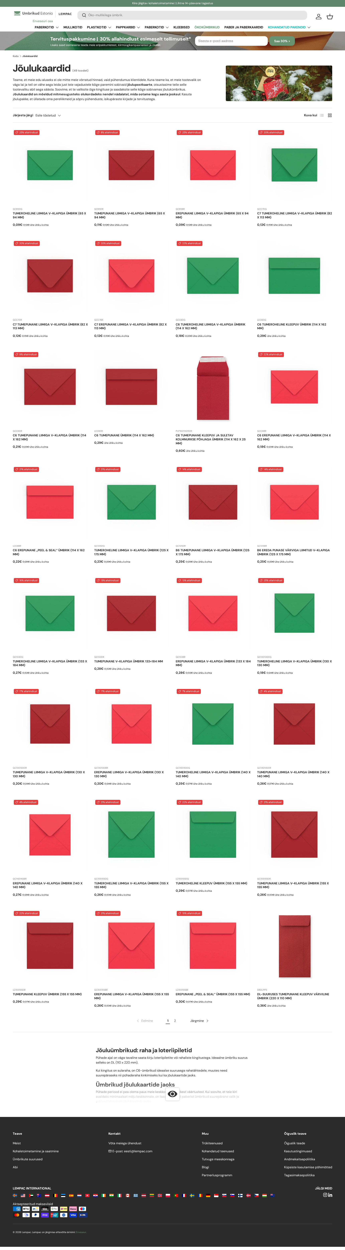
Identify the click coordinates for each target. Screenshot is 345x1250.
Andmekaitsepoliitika (299, 1159)
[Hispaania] (71, 1195)
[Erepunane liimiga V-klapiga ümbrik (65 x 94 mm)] (213, 166)
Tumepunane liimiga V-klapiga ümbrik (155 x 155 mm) (293, 885)
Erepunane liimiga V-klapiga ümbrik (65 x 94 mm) (212, 215)
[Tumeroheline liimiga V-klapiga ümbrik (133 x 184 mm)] (50, 614)
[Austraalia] (39, 1195)
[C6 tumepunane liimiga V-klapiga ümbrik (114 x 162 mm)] (50, 388)
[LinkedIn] (330, 1195)
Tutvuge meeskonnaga (218, 1159)
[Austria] (47, 1195)
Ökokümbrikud (207, 27)
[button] (329, 16)
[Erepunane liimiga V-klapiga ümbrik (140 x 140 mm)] (50, 836)
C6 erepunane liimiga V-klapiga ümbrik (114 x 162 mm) (294, 437)
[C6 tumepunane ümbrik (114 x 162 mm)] (131, 388)
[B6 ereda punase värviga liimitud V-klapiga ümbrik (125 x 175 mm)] (294, 503)
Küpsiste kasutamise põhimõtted (308, 1167)
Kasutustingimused (298, 1151)
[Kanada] (128, 1195)
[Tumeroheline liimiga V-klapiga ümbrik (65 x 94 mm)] (50, 166)
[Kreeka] (136, 1195)
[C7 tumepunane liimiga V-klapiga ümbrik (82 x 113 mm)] (50, 277)
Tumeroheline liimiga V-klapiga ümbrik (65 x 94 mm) (49, 215)
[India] (111, 1195)
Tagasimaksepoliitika (299, 1175)
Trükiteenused (212, 1143)
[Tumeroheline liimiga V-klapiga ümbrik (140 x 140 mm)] (213, 725)
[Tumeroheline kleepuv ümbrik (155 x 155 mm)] (213, 836)
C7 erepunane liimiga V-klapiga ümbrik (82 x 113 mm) (130, 326)
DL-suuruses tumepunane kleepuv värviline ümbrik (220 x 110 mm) (293, 996)
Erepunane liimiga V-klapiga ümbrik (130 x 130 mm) (129, 774)
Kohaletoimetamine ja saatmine (36, 1151)
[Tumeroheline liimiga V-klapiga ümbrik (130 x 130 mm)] (294, 614)
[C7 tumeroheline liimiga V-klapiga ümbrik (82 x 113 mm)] (294, 166)
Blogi (205, 1167)
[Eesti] (63, 1195)
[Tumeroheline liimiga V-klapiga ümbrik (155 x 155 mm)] (131, 836)
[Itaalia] (119, 1195)
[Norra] (160, 1195)
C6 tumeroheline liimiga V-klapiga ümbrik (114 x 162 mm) (210, 326)
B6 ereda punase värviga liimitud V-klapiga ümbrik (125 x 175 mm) (293, 552)
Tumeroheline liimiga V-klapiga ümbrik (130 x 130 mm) (294, 663)
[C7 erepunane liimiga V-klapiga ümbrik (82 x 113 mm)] (131, 277)
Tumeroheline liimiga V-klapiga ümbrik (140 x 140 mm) (213, 774)
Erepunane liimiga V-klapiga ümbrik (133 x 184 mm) (213, 663)
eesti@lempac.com (138, 1151)
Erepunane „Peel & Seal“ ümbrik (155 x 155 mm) (213, 994)
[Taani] (248, 1195)
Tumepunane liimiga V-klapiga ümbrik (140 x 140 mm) (293, 774)
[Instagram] (325, 1195)
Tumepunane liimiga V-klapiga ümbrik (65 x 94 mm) (129, 215)
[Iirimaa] (103, 1195)
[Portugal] (176, 1195)
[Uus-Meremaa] (273, 1195)
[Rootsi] (192, 1195)
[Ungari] (264, 1195)
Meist (17, 1143)
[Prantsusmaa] (184, 1195)
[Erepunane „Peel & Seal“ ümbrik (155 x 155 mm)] (213, 947)
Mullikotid (72, 27)
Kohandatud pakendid (287, 27)
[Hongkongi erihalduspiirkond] (87, 1195)
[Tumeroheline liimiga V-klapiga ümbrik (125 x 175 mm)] (131, 503)
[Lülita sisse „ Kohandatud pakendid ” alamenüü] (308, 27)
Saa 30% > (282, 41)
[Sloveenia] (232, 1195)
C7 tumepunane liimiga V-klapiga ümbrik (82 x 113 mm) (50, 326)
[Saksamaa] (208, 1195)
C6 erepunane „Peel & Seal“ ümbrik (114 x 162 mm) (49, 552)
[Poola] (168, 1195)
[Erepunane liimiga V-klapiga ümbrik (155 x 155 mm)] (131, 947)
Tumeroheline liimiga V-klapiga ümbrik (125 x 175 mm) (131, 552)
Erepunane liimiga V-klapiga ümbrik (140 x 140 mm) (47, 885)
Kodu (16, 56)
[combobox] (192, 15)
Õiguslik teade (294, 1143)
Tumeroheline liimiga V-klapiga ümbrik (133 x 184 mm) (50, 663)
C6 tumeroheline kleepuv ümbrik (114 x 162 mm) (291, 326)
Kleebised (181, 27)
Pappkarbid (125, 27)
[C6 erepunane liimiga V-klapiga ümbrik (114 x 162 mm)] (294, 388)
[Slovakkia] (224, 1195)
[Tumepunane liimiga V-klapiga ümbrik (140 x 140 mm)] (294, 725)
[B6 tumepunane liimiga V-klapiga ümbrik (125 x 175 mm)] (213, 503)
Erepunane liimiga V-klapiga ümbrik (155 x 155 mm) (131, 996)
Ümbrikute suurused (28, 1159)
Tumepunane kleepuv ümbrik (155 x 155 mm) (47, 994)
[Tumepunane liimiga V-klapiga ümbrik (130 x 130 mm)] (50, 725)
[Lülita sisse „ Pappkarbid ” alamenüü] (138, 27)
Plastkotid (96, 27)
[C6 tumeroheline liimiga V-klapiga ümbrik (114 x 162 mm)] (213, 277)
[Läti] (144, 1195)
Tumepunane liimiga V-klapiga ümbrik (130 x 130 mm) (49, 774)
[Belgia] (55, 1195)
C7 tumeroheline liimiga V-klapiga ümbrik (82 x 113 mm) (294, 215)
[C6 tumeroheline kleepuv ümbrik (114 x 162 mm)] (294, 277)
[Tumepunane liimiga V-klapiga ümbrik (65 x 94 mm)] (131, 166)
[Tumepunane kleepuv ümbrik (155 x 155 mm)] (50, 947)
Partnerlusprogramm (217, 1175)
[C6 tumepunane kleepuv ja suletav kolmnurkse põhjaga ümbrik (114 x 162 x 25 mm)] (213, 388)
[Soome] (240, 1195)
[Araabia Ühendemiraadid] (31, 1195)
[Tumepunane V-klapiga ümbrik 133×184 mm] (131, 614)
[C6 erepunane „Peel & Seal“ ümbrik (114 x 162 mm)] (50, 503)
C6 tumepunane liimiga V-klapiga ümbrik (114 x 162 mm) (49, 437)
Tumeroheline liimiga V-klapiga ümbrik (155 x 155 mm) (131, 885)
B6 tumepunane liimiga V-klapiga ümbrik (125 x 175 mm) (212, 552)
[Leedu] (152, 1195)
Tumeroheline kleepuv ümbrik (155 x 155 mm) (211, 883)
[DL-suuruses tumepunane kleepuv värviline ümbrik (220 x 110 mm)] (294, 947)
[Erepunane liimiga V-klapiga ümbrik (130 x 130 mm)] (131, 725)
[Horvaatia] (95, 1195)
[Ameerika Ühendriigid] (23, 1195)
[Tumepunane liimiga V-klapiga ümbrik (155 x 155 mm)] (294, 836)
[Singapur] (216, 1195)
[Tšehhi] (256, 1195)
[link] (144, 1020)
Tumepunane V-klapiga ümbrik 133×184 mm (128, 661)
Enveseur (81, 1232)
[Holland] (79, 1195)
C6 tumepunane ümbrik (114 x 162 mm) (124, 435)
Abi (15, 1167)
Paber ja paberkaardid (243, 27)
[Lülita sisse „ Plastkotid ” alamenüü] (109, 27)
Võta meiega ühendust (124, 1143)
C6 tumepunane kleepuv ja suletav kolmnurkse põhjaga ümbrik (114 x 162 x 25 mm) (211, 439)
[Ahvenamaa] (15, 1195)
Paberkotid (44, 27)
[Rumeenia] (200, 1195)
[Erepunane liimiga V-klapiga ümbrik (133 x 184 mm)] (213, 614)
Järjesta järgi (23, 115)
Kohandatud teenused (218, 1151)
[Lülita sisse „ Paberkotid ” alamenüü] (57, 27)
